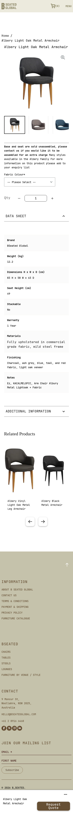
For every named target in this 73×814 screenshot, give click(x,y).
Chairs (5, 651)
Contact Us (8, 595)
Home (5, 36)
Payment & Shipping (14, 607)
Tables (5, 657)
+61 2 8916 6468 (12, 721)
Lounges (6, 669)
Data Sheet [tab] (16, 216)
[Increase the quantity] (52, 198)
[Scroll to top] (67, 564)
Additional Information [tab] (28, 411)
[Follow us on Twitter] (9, 728)
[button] (14, 125)
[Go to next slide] (42, 521)
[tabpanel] (19, 481)
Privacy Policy (11, 612)
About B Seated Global (17, 589)
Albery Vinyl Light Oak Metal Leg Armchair (18, 504)
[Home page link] (8, 6)
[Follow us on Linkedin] (19, 728)
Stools (5, 663)
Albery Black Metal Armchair (51, 503)
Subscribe (12, 770)
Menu (69, 6)
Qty (7, 198)
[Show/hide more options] (65, 794)
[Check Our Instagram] (14, 728)
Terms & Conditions (14, 601)
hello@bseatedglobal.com (18, 714)
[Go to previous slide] (30, 521)
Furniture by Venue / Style (20, 675)
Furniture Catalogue (15, 618)
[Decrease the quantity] (19, 198)
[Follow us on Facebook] (3, 728)
